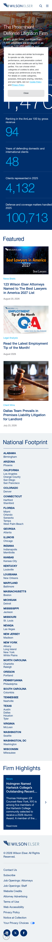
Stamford (8, 502)
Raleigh (7, 666)
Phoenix (7, 465)
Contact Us (10, 869)
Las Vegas (9, 628)
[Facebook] (23, 932)
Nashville (8, 700)
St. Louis (8, 620)
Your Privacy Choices (16, 922)
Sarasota (8, 517)
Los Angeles (10, 473)
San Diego (9, 479)
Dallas (6, 712)
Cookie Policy (35, 82)
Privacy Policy (11, 912)
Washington (10, 744)
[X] (15, 932)
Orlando (7, 514)
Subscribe (9, 875)
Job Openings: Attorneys (18, 880)
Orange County (12, 476)
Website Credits (12, 891)
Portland (8, 675)
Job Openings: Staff (15, 885)
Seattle (7, 735)
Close (26, 93)
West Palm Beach (13, 523)
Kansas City (10, 560)
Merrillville (9, 552)
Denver (7, 491)
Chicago (8, 540)
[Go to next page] (45, 802)
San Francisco (11, 482)
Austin (7, 709)
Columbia (8, 692)
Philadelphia (10, 683)
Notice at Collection (14, 917)
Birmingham (10, 456)
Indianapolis (10, 549)
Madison (8, 637)
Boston (7, 594)
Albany (7, 646)
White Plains (10, 655)
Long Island (10, 649)
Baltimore (8, 586)
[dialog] (26, 74)
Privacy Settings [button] (7, 937)
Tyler (6, 718)
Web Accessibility (13, 907)
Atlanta (7, 532)
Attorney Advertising (15, 896)
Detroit (7, 603)
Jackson (8, 611)
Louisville (8, 569)
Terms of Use (11, 901)
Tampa (7, 520)
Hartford (8, 499)
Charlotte (8, 663)
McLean (8, 727)
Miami (6, 511)
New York (8, 652)
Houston (8, 715)
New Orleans (10, 577)
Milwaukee (9, 752)
